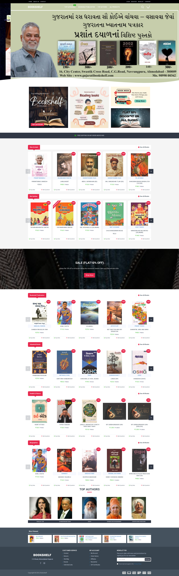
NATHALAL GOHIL (64, 375)
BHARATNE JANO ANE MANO (139, 329)
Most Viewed (33, 531)
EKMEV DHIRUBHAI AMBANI (114, 477)
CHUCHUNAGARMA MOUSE (114, 231)
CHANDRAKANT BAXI (65, 521)
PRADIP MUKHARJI (39, 178)
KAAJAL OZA (40, 521)
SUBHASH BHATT (114, 375)
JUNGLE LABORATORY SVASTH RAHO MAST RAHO (89, 425)
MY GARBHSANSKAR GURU (114, 424)
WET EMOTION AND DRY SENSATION (114, 330)
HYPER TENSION (64, 424)
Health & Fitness (35, 393)
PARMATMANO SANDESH (39, 181)
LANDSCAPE (114, 379)
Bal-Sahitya (33, 196)
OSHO (89, 375)
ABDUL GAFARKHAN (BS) (89, 181)
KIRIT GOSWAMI (114, 227)
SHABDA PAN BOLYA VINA (39, 329)
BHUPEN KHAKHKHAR (89, 477)
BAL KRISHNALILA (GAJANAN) (89, 227)
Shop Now (89, 275)
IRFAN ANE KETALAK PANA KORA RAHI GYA (139, 474)
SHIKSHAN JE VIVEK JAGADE (89, 379)
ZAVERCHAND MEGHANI (138, 521)
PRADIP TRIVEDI (139, 326)
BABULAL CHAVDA (39, 326)
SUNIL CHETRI (64, 326)
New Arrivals (34, 147)
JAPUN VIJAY (114, 326)
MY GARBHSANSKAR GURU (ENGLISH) (139, 425)
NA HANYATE (39, 536)
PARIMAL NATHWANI (114, 473)
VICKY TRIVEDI (139, 227)
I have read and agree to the (130, 564)
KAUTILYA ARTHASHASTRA (68, 536)
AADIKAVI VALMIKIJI (64, 477)
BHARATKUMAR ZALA (89, 178)
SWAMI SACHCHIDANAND (114, 521)
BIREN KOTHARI (89, 473)
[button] (28, 171)
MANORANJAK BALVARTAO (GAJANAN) (139, 231)
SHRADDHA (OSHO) (140, 379)
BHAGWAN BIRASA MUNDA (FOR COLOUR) (139, 182)
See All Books (144, 147)
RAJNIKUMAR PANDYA (64, 178)
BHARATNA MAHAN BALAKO (115, 537)
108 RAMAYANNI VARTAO (64, 227)
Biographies (34, 443)
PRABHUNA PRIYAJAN (39, 375)
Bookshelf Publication (37, 295)
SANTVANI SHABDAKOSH (64, 379)
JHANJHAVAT (64, 181)
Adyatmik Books (35, 344)
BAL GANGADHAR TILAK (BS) (114, 181)
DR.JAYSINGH (139, 178)
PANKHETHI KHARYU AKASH (140, 537)
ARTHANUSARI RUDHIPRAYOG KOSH (91, 537)
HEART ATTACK (39, 424)
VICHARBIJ (89, 326)
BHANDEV (64, 473)
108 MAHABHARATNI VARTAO (39, 227)
